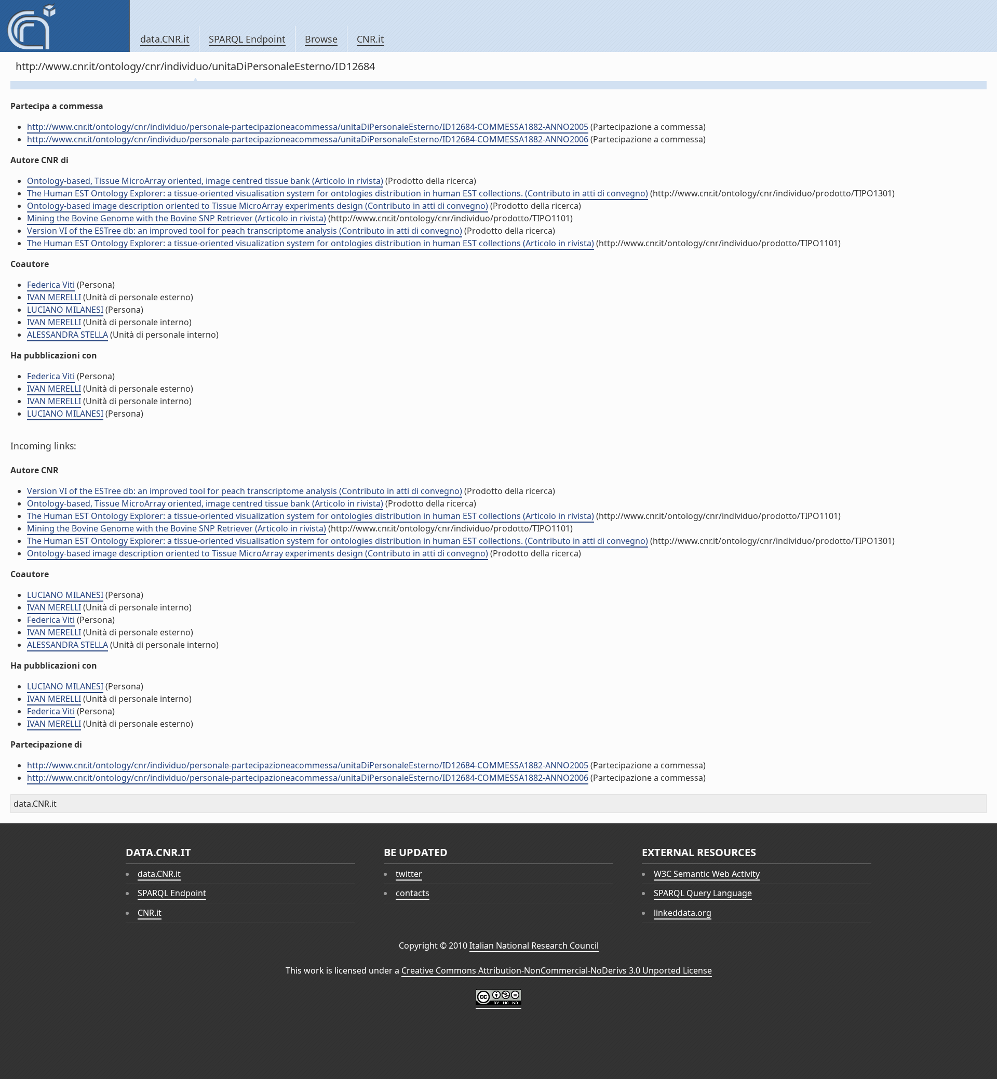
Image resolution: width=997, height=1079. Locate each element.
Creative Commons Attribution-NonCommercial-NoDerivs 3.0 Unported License (556, 970)
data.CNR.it (165, 39)
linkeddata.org (682, 912)
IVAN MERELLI (54, 297)
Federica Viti (51, 284)
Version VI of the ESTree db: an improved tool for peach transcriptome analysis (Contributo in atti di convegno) (244, 230)
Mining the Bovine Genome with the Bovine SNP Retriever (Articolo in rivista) (176, 218)
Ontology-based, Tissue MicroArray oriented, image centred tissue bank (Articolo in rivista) (205, 181)
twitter (409, 874)
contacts (412, 893)
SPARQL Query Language (703, 893)
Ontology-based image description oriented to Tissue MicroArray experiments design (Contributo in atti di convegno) (257, 205)
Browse (321, 39)
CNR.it (370, 39)
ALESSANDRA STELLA (67, 334)
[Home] (64, 26)
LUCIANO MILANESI (65, 309)
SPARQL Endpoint (247, 39)
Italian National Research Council (534, 945)
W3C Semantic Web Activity (707, 874)
